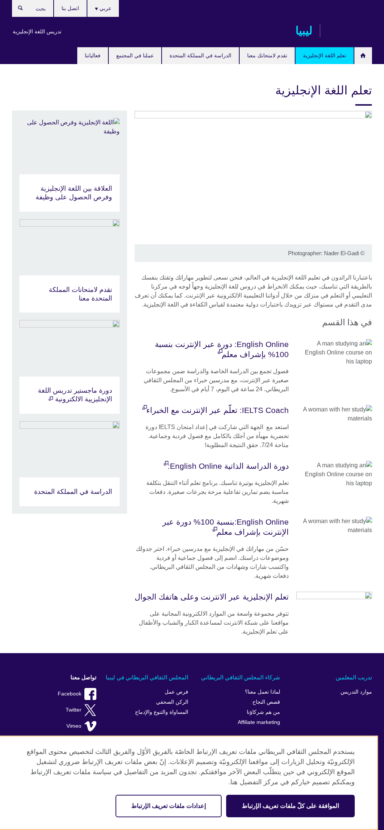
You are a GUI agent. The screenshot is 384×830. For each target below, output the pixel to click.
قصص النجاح (266, 702)
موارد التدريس (356, 692)
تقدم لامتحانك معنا (267, 55)
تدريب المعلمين (354, 677)
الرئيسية (363, 55)
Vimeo (73, 726)
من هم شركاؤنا (263, 712)
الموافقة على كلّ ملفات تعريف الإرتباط (290, 806)
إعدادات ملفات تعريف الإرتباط (168, 806)
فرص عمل (176, 692)
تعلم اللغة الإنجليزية (324, 55)
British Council (350, 30)
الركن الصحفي (172, 702)
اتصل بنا (70, 8)
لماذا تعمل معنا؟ (262, 692)
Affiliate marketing (259, 722)
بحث (16, 9)
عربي (104, 8)
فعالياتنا (92, 55)
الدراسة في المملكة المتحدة (200, 55)
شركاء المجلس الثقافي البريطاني (240, 677)
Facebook (69, 694)
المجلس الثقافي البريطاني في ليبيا (147, 677)
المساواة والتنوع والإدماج (161, 712)
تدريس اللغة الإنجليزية (37, 31)
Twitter (73, 710)
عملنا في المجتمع (135, 55)
